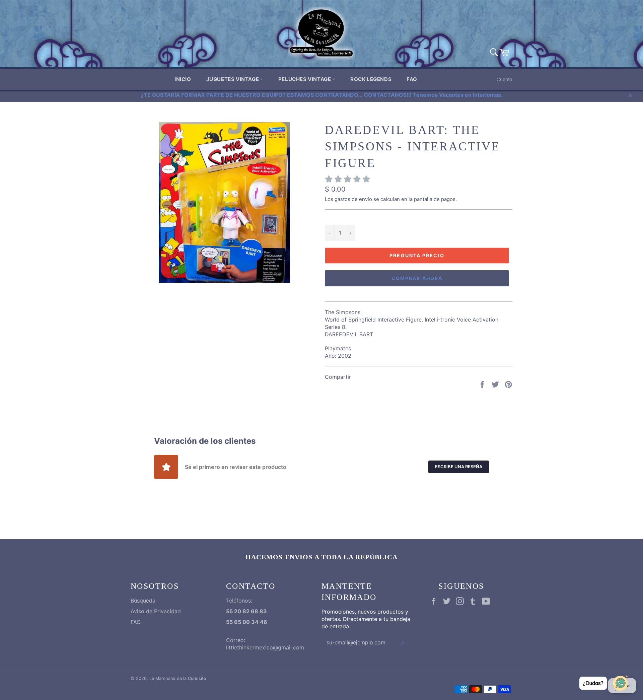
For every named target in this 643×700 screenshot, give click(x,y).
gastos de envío (353, 199)
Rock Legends (370, 79)
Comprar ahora (416, 278)
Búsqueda (143, 600)
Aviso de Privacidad (156, 611)
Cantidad (336, 217)
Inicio (182, 79)
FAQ (412, 79)
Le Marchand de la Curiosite (177, 678)
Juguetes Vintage (233, 79)
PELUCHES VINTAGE (305, 79)
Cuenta (504, 79)
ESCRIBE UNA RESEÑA (458, 467)
